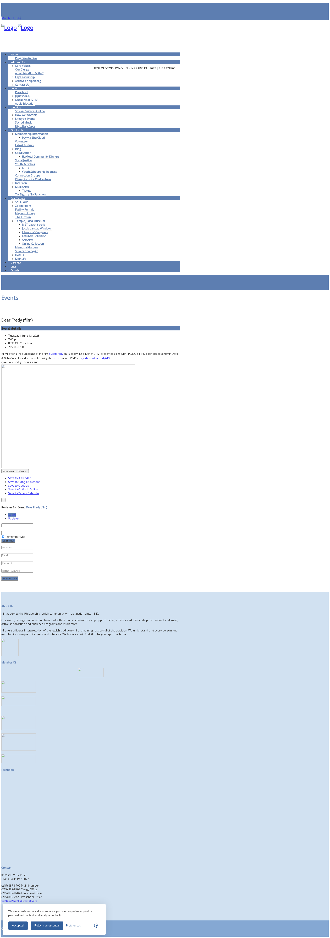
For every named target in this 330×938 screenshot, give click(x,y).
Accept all (18, 925)
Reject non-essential (46, 925)
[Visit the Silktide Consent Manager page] (96, 925)
